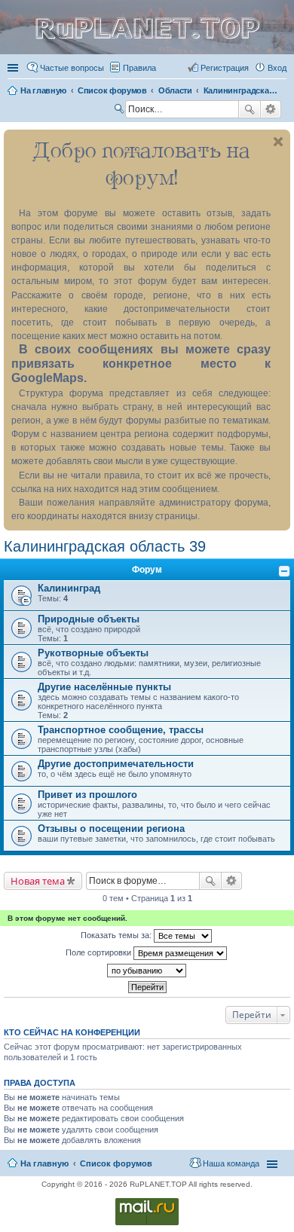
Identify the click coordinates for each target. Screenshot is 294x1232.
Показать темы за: (117, 935)
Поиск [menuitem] (120, 111)
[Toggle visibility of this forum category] (284, 571)
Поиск (249, 109)
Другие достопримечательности (116, 763)
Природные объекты (88, 619)
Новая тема (38, 881)
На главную (44, 1163)
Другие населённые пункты (104, 686)
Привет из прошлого (87, 794)
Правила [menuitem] (139, 67)
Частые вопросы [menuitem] (72, 67)
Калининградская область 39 (105, 546)
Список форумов (116, 1163)
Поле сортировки (99, 952)
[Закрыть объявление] (278, 141)
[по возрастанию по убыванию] (147, 970)
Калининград (69, 588)
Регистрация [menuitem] (225, 67)
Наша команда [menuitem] (231, 1163)
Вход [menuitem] (277, 67)
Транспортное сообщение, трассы (121, 729)
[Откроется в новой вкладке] (147, 1224)
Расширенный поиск (271, 109)
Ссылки (14, 68)
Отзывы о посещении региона (111, 828)
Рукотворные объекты (93, 653)
